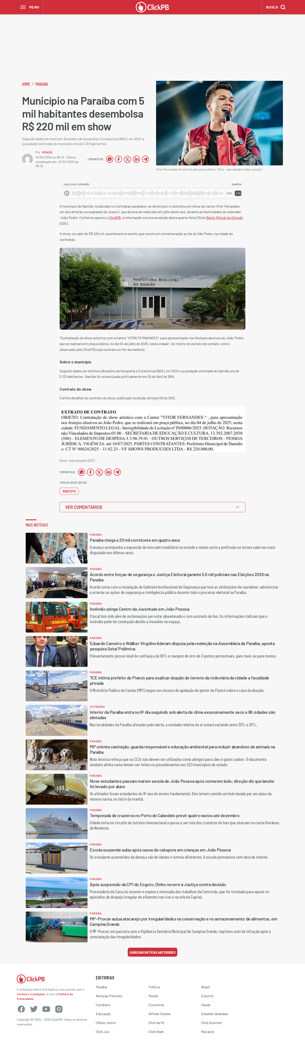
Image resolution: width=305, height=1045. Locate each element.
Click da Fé (156, 1022)
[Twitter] (33, 1009)
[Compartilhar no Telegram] (145, 159)
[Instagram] (58, 1009)
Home (26, 84)
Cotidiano (103, 1005)
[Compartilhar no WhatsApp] (109, 159)
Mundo (153, 996)
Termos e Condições (31, 994)
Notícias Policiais (109, 996)
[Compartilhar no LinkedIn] (136, 159)
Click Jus (102, 1031)
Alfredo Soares (159, 1014)
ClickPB (115, 217)
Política (154, 987)
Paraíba (42, 84)
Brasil (205, 987)
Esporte (207, 996)
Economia (156, 1005)
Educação (103, 1014)
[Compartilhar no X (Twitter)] (127, 159)
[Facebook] (21, 1009)
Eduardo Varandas (214, 1014)
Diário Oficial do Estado (224, 217)
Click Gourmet (211, 1022)
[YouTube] (46, 1009)
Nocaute (207, 1031)
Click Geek (156, 1031)
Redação (47, 152)
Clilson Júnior (106, 1022)
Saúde (205, 1005)
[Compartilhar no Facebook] (118, 159)
